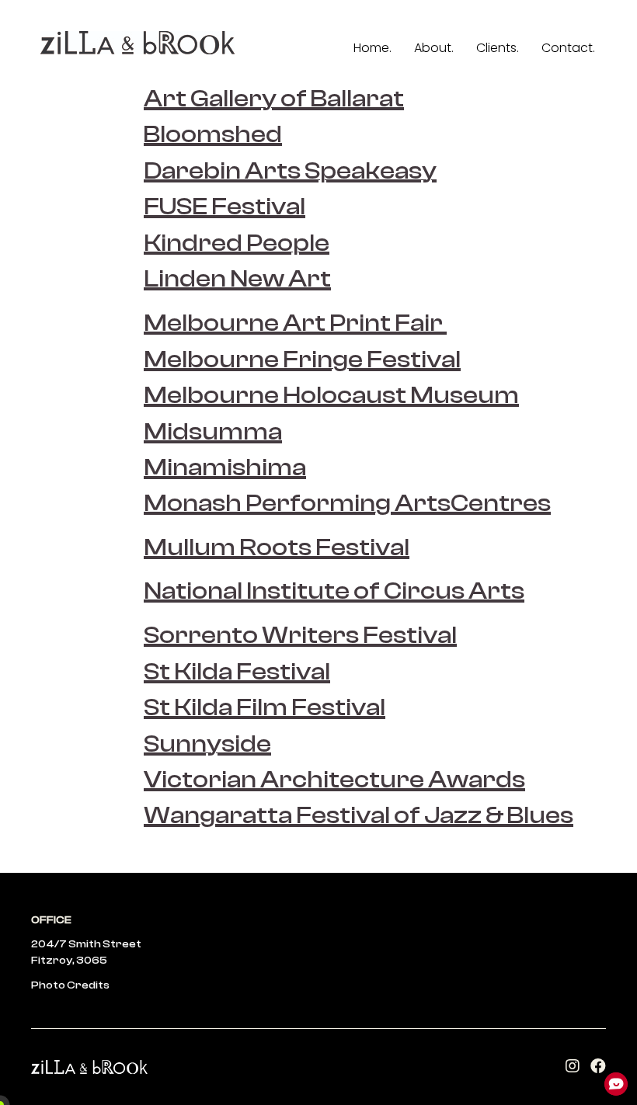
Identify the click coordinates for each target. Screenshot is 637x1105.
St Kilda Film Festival (264, 707)
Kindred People (236, 243)
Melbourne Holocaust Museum (331, 395)
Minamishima (225, 467)
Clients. (497, 48)
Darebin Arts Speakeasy (290, 171)
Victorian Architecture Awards (334, 780)
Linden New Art (237, 279)
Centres (501, 503)
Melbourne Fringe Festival (302, 360)
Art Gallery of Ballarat (274, 99)
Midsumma (213, 432)
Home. (372, 48)
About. (434, 48)
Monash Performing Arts (297, 503)
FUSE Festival (224, 207)
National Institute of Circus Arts (334, 591)
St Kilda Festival (237, 672)
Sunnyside (207, 744)
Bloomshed (213, 134)
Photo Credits (70, 985)
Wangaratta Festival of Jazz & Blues (358, 815)
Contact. (568, 48)
